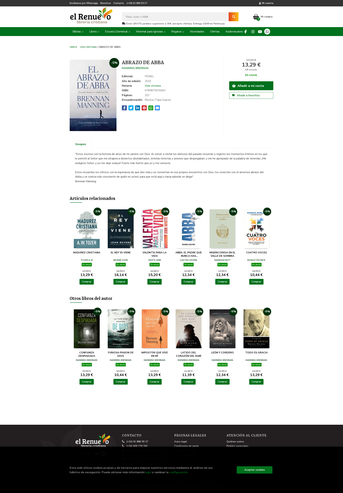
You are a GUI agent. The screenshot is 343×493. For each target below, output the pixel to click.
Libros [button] (93, 32)
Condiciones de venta (186, 446)
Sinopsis (80, 144)
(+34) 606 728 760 (136, 446)
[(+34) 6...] (267, 32)
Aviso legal (180, 441)
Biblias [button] (77, 32)
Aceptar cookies (254, 470)
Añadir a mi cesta (250, 86)
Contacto (118, 3)
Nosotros (105, 3)
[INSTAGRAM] (253, 32)
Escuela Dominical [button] (116, 32)
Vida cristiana (88, 47)
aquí (148, 472)
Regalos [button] (176, 32)
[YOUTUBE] (260, 32)
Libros (73, 47)
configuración (178, 472)
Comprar (86, 281)
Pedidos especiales (237, 446)
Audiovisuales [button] (234, 32)
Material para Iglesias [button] (150, 32)
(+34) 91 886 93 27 (136, 3)
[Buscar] (233, 16)
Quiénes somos (235, 441)
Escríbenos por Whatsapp (84, 3)
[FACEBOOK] (246, 32)
